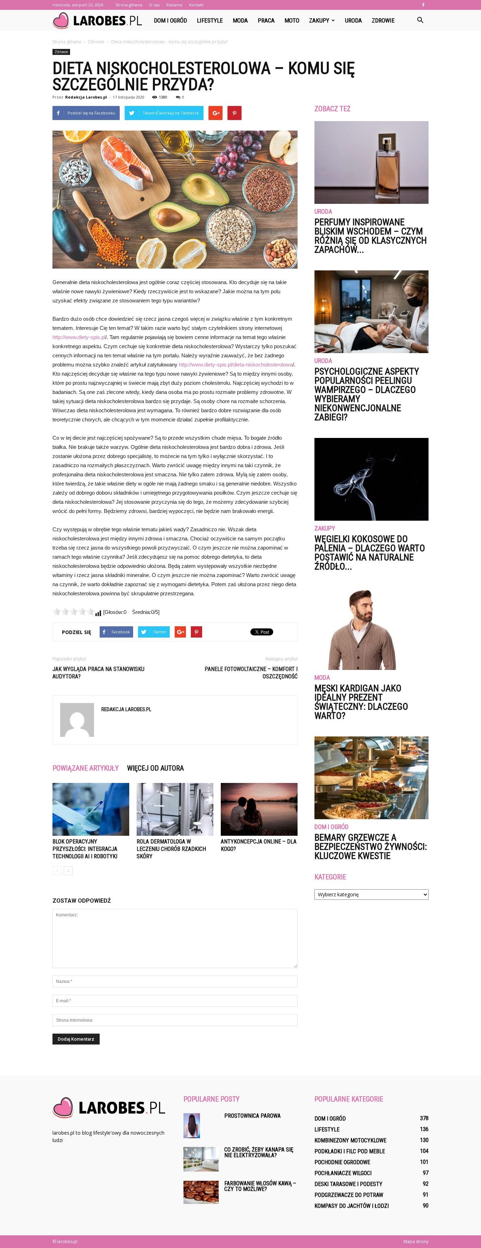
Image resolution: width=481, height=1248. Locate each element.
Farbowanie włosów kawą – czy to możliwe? (260, 1186)
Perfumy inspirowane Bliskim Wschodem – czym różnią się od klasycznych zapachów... (370, 236)
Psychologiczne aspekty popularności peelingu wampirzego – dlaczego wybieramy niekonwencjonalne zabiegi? (366, 394)
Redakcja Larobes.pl (86, 97)
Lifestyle (210, 20)
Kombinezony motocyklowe (350, 1140)
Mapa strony (416, 1241)
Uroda (353, 20)
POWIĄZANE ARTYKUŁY (85, 768)
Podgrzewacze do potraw (348, 1195)
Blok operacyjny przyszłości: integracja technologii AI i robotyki (84, 849)
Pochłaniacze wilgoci (342, 1173)
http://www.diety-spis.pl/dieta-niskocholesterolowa (236, 365)
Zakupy (319, 20)
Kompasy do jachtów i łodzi (351, 1206)
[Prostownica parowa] (191, 1125)
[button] (420, 20)
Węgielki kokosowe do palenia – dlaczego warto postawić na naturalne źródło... (369, 553)
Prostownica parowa (252, 1115)
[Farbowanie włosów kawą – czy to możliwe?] (201, 1192)
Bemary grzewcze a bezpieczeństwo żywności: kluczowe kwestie (370, 846)
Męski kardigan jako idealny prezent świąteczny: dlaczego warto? (361, 702)
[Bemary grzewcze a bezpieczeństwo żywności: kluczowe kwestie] (371, 777)
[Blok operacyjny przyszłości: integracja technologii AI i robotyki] (90, 809)
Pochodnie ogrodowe (342, 1162)
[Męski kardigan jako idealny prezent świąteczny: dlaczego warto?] (371, 628)
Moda (240, 20)
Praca (266, 20)
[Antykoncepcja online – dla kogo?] (259, 809)
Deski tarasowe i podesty (348, 1184)
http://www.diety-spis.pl (78, 337)
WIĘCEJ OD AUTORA (155, 768)
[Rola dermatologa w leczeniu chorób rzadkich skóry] (175, 809)
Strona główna (128, 4)
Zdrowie (383, 20)
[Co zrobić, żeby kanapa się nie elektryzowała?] (201, 1159)
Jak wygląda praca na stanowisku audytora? (98, 673)
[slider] (73, 611)
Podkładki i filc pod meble (349, 1151)
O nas (154, 4)
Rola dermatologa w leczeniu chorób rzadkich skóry (171, 849)
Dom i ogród (170, 20)
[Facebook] (423, 5)
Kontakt (196, 4)
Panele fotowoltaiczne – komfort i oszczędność (251, 673)
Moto (292, 20)
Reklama (174, 4)
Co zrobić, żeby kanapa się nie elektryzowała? (258, 1152)
